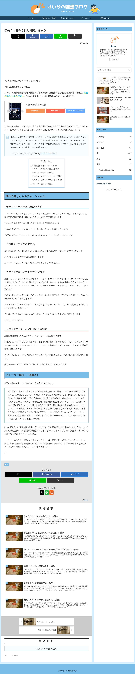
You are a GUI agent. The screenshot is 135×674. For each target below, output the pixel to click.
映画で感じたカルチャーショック (45, 166)
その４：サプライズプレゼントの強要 (48, 180)
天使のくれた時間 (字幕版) (36, 105)
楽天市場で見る (55, 110)
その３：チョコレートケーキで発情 (47, 176)
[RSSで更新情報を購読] (51, 492)
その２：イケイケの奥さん (44, 172)
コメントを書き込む (46, 648)
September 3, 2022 (48, 153)
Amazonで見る (35, 110)
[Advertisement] (46, 61)
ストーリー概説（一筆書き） (43, 184)
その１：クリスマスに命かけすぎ (46, 169)
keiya (114, 46)
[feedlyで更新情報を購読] (47, 492)
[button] (75, 36)
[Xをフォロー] (42, 492)
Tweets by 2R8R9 (103, 183)
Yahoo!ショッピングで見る (75, 110)
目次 (44, 161)
